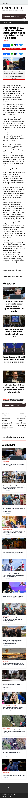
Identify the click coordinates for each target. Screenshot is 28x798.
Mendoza (18, 400)
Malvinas (13, 400)
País (21, 400)
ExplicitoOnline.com (14, 437)
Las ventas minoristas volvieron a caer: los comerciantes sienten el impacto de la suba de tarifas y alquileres (13, 686)
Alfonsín (11, 399)
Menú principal (8, 22)
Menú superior (6, 1)
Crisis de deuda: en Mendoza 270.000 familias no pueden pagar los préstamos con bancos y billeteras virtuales (14, 510)
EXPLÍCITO (12, 794)
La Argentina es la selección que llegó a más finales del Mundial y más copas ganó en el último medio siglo (14, 731)
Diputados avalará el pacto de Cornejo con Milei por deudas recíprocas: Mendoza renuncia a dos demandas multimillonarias (14, 487)
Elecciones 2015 (6, 400)
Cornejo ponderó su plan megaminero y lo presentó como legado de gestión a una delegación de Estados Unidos (12, 642)
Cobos (22, 399)
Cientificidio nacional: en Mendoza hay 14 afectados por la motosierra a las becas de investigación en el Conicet (12, 619)
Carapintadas (17, 399)
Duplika (9, 796)
